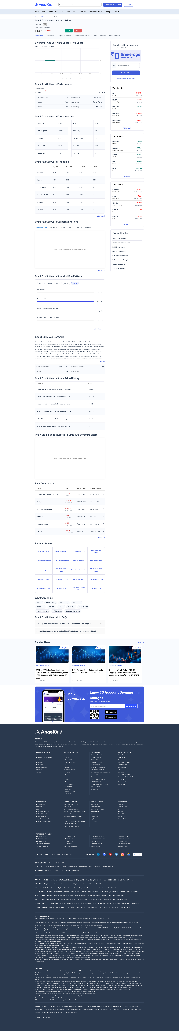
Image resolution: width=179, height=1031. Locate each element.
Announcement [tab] (41, 227)
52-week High (95, 811)
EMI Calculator (95, 789)
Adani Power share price (98, 838)
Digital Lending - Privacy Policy (54, 1009)
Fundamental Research (42, 811)
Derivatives (121, 772)
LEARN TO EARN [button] (41, 802)
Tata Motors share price (43, 843)
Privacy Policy (69, 1000)
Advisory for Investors (101, 1009)
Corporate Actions (64, 36)
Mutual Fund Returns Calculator (100, 784)
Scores (87, 1006)
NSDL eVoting (135, 1009)
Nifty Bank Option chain (64, 888)
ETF (65, 774)
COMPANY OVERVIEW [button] (43, 752)
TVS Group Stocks (118, 268)
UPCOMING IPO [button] (123, 802)
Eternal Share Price (96, 843)
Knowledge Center (41, 804)
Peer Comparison (115, 36)
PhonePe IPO (121, 816)
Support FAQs (68, 854)
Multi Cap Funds (125, 907)
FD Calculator (95, 774)
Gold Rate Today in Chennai (89, 891)
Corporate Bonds (68, 784)
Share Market (122, 767)
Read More (101, 361)
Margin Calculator (43, 611)
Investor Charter (88, 1009)
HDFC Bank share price (70, 836)
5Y (80, 78)
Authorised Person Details (71, 823)
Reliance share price (123, 836)
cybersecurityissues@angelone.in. (88, 993)
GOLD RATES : (39, 891)
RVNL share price (68, 841)
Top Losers (94, 819)
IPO (119, 769)
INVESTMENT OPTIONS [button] (71, 752)
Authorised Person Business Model (73, 819)
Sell (78, 30)
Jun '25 (41, 283)
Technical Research (41, 814)
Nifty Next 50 (83, 607)
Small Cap (38, 27)
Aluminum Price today (68, 899)
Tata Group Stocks (118, 264)
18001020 (57, 854)
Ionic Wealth (63, 863)
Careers (38, 772)
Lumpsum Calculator (73, 611)
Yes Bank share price (42, 846)
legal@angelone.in (83, 995)
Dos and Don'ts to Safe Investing (73, 1006)
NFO (65, 764)
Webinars (39, 769)
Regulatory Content (56, 1006)
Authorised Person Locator (71, 826)
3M (70, 78)
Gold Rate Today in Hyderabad (109, 891)
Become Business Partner (71, 804)
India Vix (122, 880)
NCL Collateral (114, 1009)
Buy (69, 30)
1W (63, 78)
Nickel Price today (95, 899)
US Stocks (67, 772)
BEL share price (95, 846)
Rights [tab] (79, 227)
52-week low (77, 603)
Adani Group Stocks (119, 238)
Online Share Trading (124, 762)
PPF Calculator (95, 786)
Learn (68, 12)
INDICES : (38, 880)
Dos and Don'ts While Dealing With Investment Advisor (107, 1006)
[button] (70, 623)
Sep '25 (49, 283)
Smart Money (40, 806)
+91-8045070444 (66, 993)
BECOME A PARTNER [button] (70, 802)
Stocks (66, 755)
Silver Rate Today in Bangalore (77, 895)
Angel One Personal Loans (73, 1009)
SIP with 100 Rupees (69, 760)
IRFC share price (40, 836)
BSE (45, 24)
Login (129, 5)
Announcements (95, 806)
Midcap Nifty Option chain (82, 888)
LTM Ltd (39, 531)
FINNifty (39, 603)
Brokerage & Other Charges (44, 757)
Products (83, 12)
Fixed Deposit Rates (107, 866)
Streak (62, 870)
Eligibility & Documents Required (73, 816)
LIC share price (122, 846)
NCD (65, 781)
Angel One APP (50, 866)
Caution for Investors (70, 1012)
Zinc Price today (82, 899)
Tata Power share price (70, 846)
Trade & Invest (40, 12)
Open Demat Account (113, 5)
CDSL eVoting (125, 1009)
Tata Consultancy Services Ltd (47, 494)
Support (116, 12)
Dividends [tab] (53, 227)
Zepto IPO (121, 814)
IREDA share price (41, 841)
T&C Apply (135, 1006)
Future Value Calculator (97, 769)
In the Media (39, 764)
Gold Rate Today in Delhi (71, 891)
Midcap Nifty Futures (74, 884)
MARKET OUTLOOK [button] (97, 802)
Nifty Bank (71, 607)
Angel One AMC (53, 863)
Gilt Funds (103, 907)
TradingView (75, 870)
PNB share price (95, 841)
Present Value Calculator (98, 779)
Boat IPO (120, 811)
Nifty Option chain (49, 888)
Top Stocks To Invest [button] (44, 834)
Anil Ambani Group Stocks (121, 243)
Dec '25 (58, 283)
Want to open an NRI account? (126, 78)
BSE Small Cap (51, 603)
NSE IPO (120, 804)
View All (141, 642)
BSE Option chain (113, 888)
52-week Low (95, 814)
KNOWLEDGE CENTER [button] (125, 752)
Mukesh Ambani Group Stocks (122, 260)
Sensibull (47, 870)
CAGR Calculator (95, 764)
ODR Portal (38, 1012)
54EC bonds (67, 789)
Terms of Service (80, 1000)
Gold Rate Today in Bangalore (129, 891)
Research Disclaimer (41, 1006)
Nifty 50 (61, 607)
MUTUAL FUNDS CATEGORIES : (44, 907)
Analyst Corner (122, 784)
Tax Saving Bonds (69, 794)
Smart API (97, 866)
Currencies (67, 777)
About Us (39, 760)
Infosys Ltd (40, 502)
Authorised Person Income (71, 814)
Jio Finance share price (124, 843)
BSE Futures (100, 884)
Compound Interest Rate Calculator (101, 772)
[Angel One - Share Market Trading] (44, 5)
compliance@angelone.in (81, 989)
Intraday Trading (123, 764)
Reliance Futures (88, 884)
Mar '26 (66, 283)
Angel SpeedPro (72, 866)
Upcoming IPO (68, 767)
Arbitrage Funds (93, 907)
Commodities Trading (124, 774)
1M (66, 78)
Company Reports (41, 816)
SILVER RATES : (40, 895)
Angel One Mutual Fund (58, 903)
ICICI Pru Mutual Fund (113, 903)
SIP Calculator (57, 611)
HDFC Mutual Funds (99, 903)
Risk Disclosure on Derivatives (52, 1012)
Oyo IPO (120, 809)
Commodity (67, 779)
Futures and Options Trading (126, 777)
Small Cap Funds (81, 907)
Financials (50, 36)
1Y (77, 78)
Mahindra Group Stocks (120, 255)
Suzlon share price (41, 838)
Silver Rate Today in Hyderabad (56, 895)
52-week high (64, 603)
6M (73, 78)
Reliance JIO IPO (122, 806)
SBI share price (68, 843)
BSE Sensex (41, 607)
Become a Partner (95, 12)
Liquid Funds (70, 907)
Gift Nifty (52, 607)
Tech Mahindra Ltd (43, 524)
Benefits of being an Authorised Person (75, 811)
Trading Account (123, 760)
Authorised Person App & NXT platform (75, 821)
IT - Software (46, 27)
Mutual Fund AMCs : (42, 903)
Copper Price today (53, 899)
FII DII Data (94, 821)
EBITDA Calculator (96, 781)
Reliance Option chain (99, 888)
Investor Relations (41, 767)
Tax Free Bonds (68, 786)
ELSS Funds (60, 907)
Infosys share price (123, 838)
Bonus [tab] (63, 227)
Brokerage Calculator (97, 755)
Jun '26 (75, 283)
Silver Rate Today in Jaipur (116, 895)
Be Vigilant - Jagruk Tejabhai (44, 821)
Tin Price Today (122, 899)
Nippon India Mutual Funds (130, 903)
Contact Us (39, 762)
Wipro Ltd (40, 516)
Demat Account (122, 757)
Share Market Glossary (97, 809)
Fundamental (38, 36)
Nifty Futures (48, 884)
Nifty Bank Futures (60, 884)
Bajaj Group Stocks (118, 247)
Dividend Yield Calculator (98, 767)
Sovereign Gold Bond (69, 791)
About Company (100, 36)
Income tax (121, 779)
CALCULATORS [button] (95, 752)
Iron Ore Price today (109, 899)
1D (59, 78)
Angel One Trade (61, 866)
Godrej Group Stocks (119, 251)
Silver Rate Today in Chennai (97, 895)
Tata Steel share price (97, 836)
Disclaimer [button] (39, 969)
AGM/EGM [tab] (88, 227)
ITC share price (122, 841)
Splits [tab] (71, 227)
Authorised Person (123, 782)
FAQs (128, 1006)
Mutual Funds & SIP (55, 12)
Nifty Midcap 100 (91, 880)
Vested (68, 870)
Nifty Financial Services (66, 880)
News (75, 12)
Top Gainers (94, 816)
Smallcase (55, 870)
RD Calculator (95, 777)
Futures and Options (69, 769)
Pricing (107, 12)
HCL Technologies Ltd (44, 509)
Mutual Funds (67, 757)
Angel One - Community (42, 819)
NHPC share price (69, 838)
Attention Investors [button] (43, 916)
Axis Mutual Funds (85, 903)
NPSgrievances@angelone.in (43, 991)
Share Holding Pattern (82, 36)
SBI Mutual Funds (72, 903)
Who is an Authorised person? (72, 809)
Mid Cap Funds (113, 907)
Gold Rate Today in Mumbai (54, 891)
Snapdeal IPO (122, 819)
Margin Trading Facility (85, 866)
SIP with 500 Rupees (69, 762)
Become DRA (67, 806)
